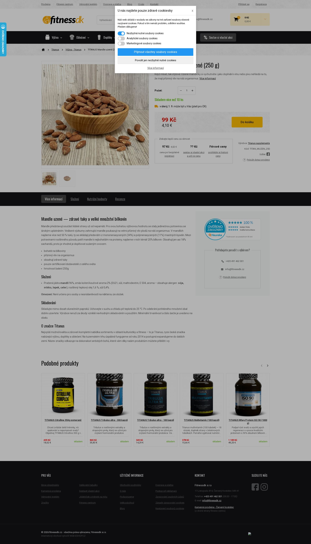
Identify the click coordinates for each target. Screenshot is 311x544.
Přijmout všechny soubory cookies (155, 52)
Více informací (155, 68)
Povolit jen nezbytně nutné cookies (155, 60)
